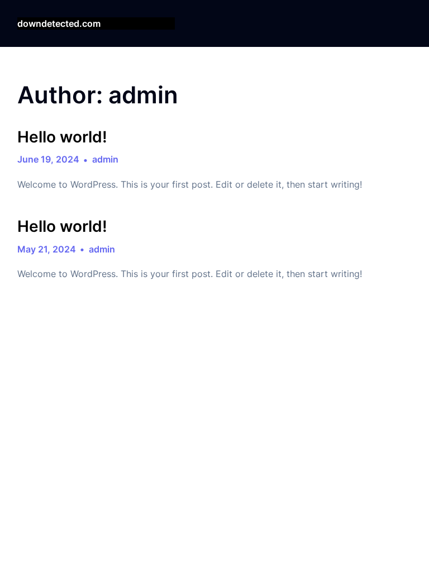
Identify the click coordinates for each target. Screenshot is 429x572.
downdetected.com (59, 23)
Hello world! (62, 136)
